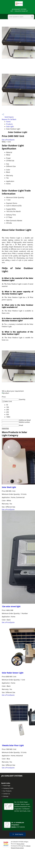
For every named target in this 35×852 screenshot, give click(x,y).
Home (8, 122)
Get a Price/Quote (8, 140)
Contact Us (6, 794)
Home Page (6, 785)
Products (9, 124)
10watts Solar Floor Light (13, 745)
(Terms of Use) (20, 844)
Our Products (7, 791)
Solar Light (10, 126)
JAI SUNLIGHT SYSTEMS (19, 10)
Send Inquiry (9, 117)
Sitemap (5, 796)
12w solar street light (11, 606)
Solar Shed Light (9, 487)
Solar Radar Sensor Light (12, 673)
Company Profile (8, 788)
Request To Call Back (9, 119)
